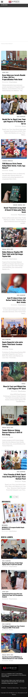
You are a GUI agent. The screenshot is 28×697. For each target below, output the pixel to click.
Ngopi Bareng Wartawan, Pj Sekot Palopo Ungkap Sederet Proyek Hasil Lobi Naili (12, 563)
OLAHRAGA (4, 160)
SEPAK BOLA (10, 160)
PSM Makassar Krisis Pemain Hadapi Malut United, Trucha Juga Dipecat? (13, 165)
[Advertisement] (14, 26)
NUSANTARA (22, 116)
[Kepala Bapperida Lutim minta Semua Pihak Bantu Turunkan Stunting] (14, 327)
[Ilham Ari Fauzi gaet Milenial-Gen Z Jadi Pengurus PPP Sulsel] (14, 371)
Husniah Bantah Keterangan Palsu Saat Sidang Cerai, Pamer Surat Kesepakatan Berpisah (12, 595)
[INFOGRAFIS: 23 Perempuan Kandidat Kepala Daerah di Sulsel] (14, 513)
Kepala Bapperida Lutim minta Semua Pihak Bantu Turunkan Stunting (12, 344)
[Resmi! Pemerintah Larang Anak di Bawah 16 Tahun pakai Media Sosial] (14, 193)
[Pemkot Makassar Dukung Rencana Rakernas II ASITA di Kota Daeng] (14, 415)
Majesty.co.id (4, 673)
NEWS (7, 72)
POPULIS (23, 383)
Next (16, 497)
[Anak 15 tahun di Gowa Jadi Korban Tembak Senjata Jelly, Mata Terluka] (14, 283)
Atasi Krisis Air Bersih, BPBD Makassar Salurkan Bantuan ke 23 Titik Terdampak (12, 657)
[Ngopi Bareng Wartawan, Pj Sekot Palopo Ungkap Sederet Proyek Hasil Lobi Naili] (14, 549)
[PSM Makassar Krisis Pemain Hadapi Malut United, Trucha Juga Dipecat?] (14, 149)
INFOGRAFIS (5, 525)
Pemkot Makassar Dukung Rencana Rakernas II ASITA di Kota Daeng (12, 432)
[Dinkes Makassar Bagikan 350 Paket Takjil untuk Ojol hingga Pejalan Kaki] (14, 237)
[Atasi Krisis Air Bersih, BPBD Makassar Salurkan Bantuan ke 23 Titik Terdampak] (14, 643)
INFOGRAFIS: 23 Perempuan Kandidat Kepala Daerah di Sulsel (13, 528)
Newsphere (21, 692)
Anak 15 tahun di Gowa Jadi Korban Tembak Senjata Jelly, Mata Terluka (16, 300)
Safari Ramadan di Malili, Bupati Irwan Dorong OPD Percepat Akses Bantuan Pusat (14, 476)
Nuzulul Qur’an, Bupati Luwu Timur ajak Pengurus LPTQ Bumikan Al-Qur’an (14, 121)
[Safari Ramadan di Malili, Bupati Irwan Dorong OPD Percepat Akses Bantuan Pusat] (14, 460)
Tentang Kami (23, 688)
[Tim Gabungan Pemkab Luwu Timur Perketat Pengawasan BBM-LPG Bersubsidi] (14, 612)
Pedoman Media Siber (13, 688)
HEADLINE (15, 205)
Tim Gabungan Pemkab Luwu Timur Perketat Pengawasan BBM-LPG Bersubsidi (13, 627)
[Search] (26, 43)
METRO (8, 249)
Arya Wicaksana (13, 82)
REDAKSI (3, 688)
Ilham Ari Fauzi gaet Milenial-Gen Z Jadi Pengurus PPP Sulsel (14, 387)
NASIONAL (20, 205)
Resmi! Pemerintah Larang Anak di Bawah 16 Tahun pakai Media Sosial (15, 209)
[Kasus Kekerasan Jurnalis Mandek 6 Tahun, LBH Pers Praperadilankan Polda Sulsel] (14, 60)
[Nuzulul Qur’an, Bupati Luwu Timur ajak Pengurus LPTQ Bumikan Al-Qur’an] (14, 104)
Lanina (24, 126)
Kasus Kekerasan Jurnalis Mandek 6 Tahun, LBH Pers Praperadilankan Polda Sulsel (13, 77)
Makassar (4, 249)
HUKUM (3, 72)
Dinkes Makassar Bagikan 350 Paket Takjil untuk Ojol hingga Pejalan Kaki (12, 254)
